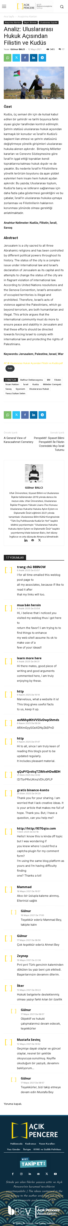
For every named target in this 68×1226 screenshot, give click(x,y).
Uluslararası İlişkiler (48, 22)
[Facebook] (25, 58)
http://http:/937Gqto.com (36, 828)
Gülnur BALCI (17, 49)
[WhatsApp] (7, 58)
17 (63, 49)
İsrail (25, 384)
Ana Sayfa (9, 16)
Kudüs (35, 384)
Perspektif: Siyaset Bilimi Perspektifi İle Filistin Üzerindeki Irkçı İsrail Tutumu (49, 444)
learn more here (29, 658)
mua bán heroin (29, 605)
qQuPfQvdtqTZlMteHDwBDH (38, 771)
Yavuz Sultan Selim (15, 393)
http (20, 691)
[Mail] (34, 540)
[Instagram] (21, 1174)
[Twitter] (16, 58)
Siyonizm (20, 388)
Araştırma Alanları (27, 16)
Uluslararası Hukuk (39, 388)
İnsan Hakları (12, 384)
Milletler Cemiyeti (52, 384)
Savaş (8, 388)
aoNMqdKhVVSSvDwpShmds (38, 719)
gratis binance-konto (33, 790)
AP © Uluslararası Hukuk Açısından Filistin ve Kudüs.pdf (33, 363)
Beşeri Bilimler (30, 22)
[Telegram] (42, 58)
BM (48, 379)
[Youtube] (55, 1174)
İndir (10, 368)
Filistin (57, 379)
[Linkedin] (33, 58)
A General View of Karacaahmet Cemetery (18, 440)
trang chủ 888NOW (31, 566)
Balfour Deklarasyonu (31, 379)
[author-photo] (34, 482)
